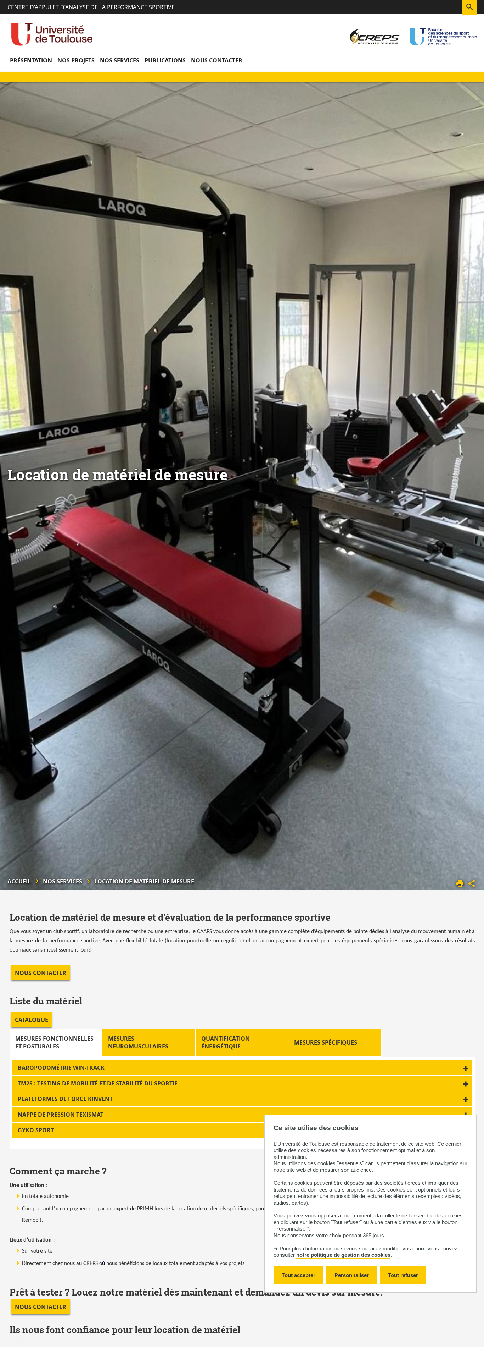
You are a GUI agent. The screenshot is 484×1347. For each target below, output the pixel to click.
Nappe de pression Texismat (60, 1114)
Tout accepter (298, 1275)
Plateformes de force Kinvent (65, 1099)
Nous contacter (40, 973)
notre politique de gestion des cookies (343, 1255)
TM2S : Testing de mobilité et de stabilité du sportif (98, 1083)
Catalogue (31, 1020)
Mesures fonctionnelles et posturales (54, 1042)
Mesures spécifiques (325, 1042)
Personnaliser (351, 1275)
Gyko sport (36, 1130)
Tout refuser (403, 1275)
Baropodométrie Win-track (61, 1068)
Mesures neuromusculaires (138, 1042)
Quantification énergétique (225, 1042)
